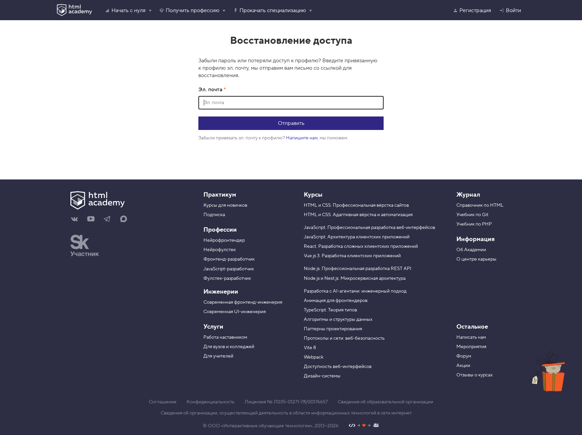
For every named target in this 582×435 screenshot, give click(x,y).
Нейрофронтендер (224, 240)
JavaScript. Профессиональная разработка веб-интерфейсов (369, 228)
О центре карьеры (476, 259)
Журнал (468, 194)
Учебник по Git (472, 215)
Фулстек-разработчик (227, 278)
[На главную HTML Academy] (128, 201)
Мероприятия (471, 347)
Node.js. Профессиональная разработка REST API (357, 269)
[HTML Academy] (74, 10)
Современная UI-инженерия (234, 312)
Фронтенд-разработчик (229, 259)
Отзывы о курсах (474, 375)
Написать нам (471, 337)
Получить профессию (192, 10)
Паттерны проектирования (333, 329)
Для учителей (218, 356)
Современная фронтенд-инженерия (242, 302)
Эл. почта (211, 89)
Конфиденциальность (210, 402)
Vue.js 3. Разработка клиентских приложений (352, 256)
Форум (463, 356)
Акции (463, 366)
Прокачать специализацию (272, 10)
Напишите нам (302, 138)
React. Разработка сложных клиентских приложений (361, 246)
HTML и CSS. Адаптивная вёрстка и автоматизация (358, 215)
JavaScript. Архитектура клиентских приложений (357, 237)
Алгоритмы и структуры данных (338, 319)
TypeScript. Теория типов (330, 310)
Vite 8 (310, 348)
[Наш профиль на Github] (364, 426)
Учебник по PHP (474, 224)
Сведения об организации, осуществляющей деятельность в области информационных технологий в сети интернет (286, 413)
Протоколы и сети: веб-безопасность (344, 338)
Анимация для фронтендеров (335, 301)
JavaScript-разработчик (228, 269)
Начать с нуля (128, 10)
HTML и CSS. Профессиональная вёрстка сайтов (356, 205)
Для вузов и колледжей (228, 347)
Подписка (214, 215)
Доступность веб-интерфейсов (337, 367)
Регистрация (475, 10)
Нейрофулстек (219, 250)
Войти (513, 10)
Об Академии (471, 250)
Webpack (313, 357)
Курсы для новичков (225, 205)
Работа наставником (225, 337)
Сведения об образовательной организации (385, 402)
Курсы (313, 194)
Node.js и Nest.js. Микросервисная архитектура (355, 278)
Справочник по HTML (480, 205)
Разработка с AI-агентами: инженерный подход (355, 291)
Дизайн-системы (322, 376)
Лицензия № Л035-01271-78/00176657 (286, 402)
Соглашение (162, 402)
